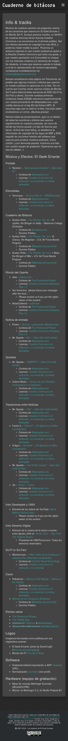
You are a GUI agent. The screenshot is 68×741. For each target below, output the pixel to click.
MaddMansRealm (50, 626)
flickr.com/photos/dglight (25, 649)
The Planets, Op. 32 (38, 219)
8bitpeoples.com (40, 174)
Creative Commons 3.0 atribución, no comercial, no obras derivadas (36, 181)
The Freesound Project (44, 280)
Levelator (33, 671)
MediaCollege (45, 623)
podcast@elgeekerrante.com (21, 74)
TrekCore (30, 623)
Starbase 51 (18, 623)
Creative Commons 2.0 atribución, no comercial (36, 566)
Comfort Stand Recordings (45, 561)
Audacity (57, 665)
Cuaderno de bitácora (28, 5)
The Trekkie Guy (21, 619)
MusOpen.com (39, 229)
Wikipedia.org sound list (44, 246)
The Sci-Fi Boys (35, 653)
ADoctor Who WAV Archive (26, 626)
